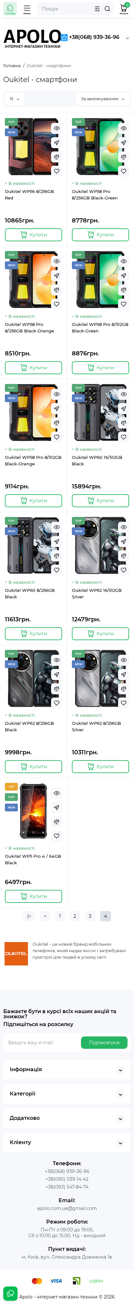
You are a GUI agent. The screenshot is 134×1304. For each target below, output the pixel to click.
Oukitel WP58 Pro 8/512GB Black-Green (100, 327)
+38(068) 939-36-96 (93, 37)
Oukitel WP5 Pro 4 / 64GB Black (33, 859)
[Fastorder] (56, 142)
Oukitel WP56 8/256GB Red (29, 194)
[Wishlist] (56, 171)
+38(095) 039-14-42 (67, 1179)
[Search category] (97, 9)
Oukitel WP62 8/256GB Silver (96, 726)
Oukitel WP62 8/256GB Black (29, 726)
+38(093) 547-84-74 (67, 1187)
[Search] (107, 9)
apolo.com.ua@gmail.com (67, 1208)
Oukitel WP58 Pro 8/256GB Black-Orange (29, 327)
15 (12, 98)
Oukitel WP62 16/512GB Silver (97, 593)
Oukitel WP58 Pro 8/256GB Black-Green (95, 194)
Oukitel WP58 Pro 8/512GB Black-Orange (33, 460)
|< (29, 916)
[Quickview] (56, 128)
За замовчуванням (100, 98)
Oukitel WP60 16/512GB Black (97, 460)
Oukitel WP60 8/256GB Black (30, 593)
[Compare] (56, 156)
